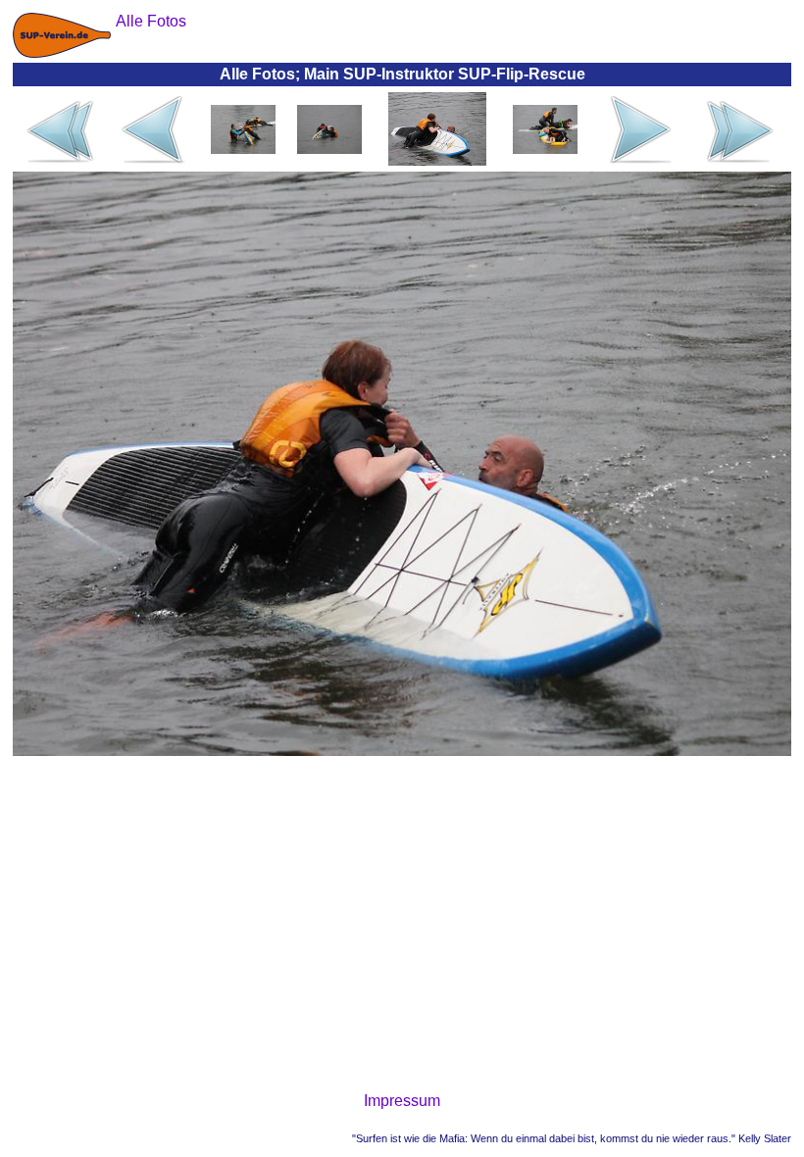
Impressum (402, 1100)
